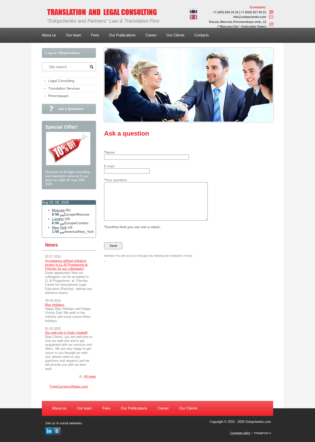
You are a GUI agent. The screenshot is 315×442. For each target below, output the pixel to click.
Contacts (201, 35)
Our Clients (175, 35)
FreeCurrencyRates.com (69, 386)
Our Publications (122, 35)
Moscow (58, 210)
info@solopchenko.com (249, 17)
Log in (51, 53)
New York (59, 227)
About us (49, 35)
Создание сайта (240, 432)
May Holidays (54, 305)
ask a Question (70, 109)
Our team (73, 35)
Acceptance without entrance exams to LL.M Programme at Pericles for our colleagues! (66, 265)
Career (151, 35)
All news (90, 376)
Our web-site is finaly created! (66, 332)
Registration (69, 53)
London (58, 219)
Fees (95, 35)
